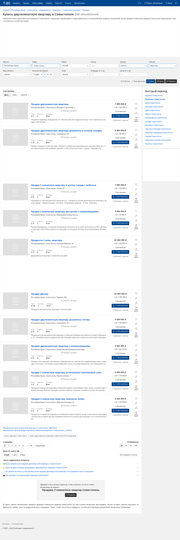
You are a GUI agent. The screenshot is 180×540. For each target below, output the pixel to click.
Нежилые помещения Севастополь (159, 133)
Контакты (6, 524)
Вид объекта (8, 71)
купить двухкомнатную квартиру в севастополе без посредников (53, 436)
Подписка (172, 81)
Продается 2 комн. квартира (46, 240)
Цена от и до (125, 71)
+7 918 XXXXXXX (121, 142)
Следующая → (41, 446)
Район (64, 62)
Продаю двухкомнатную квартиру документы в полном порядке (66, 130)
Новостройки (37, 3)
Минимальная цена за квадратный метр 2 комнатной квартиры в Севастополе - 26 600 (37, 430)
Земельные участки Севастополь (158, 140)
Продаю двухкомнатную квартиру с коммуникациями (60, 346)
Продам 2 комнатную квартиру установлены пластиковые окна (66, 372)
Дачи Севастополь (152, 110)
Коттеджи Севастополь (154, 107)
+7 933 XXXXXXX (121, 197)
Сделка (123, 62)
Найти (151, 81)
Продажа (16, 3)
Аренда (26, 3)
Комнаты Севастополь (154, 95)
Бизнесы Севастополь (154, 144)
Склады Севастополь (153, 121)
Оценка (49, 3)
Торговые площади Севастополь (158, 129)
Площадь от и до (98, 71)
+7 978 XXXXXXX (121, 116)
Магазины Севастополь (154, 125)
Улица (93, 62)
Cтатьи (68, 3)
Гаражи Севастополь (153, 136)
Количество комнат (40, 71)
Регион (6, 62)
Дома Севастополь (152, 103)
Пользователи (17, 524)
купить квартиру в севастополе (15, 436)
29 (31, 446)
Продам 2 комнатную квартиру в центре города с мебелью (63, 185)
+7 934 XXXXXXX (121, 358)
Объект (152, 62)
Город (34, 62)
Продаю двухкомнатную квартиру (50, 104)
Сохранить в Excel (129, 455)
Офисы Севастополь (153, 114)
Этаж (64, 71)
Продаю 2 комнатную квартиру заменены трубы (57, 399)
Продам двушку (39, 294)
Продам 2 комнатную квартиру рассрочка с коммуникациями (65, 211)
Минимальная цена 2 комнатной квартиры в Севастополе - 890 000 (29, 428)
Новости (58, 3)
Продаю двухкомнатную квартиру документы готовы (60, 319)
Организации (79, 3)
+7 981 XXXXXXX (121, 410)
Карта (161, 81)
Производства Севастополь (156, 118)
